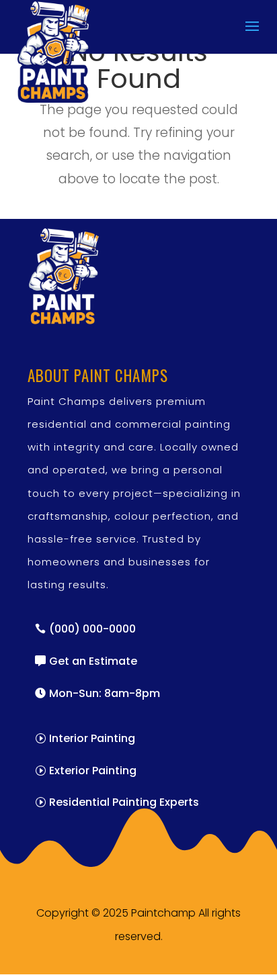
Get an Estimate (93, 661)
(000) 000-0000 (92, 629)
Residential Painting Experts (124, 802)
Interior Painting (92, 738)
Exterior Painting (92, 770)
